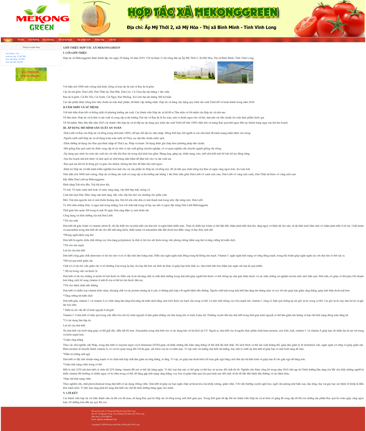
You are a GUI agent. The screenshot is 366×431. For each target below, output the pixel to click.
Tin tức (21, 40)
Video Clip (99, 40)
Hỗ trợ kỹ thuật (65, 40)
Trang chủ (8, 40)
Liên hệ (112, 40)
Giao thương (48, 40)
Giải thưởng (33, 40)
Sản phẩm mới (83, 40)
